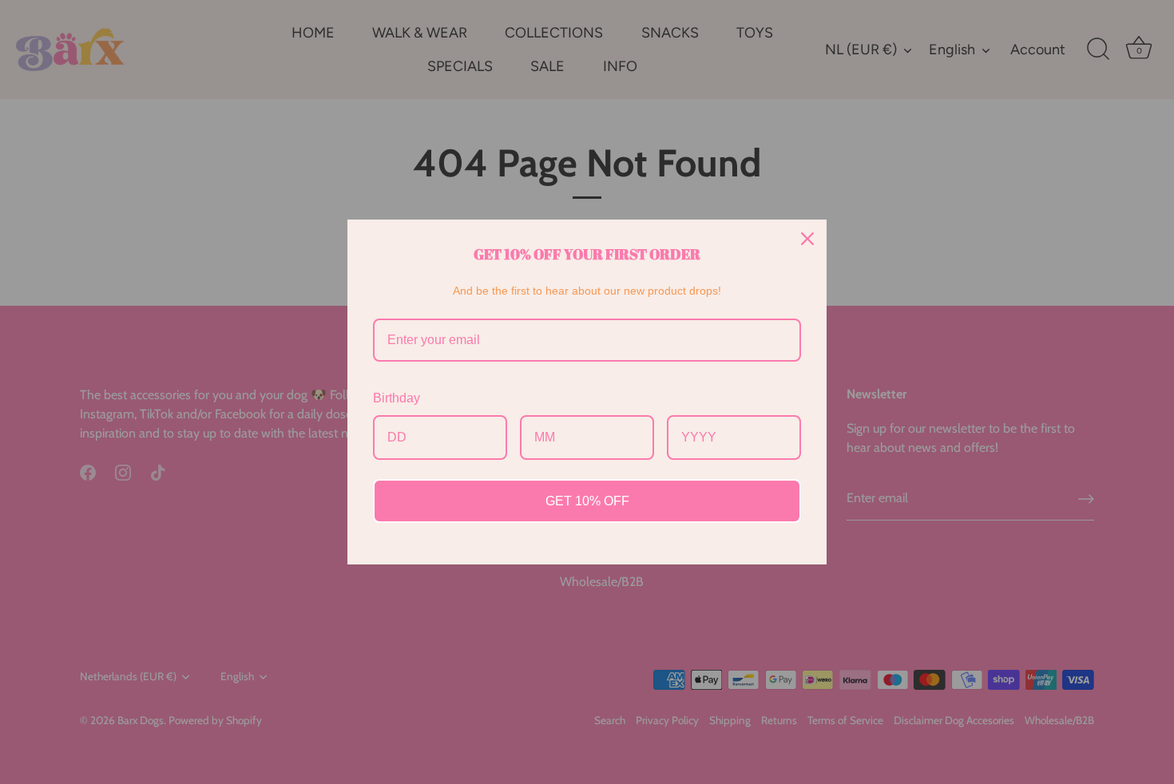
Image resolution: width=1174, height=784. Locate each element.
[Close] (807, 239)
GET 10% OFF (587, 501)
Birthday (396, 398)
